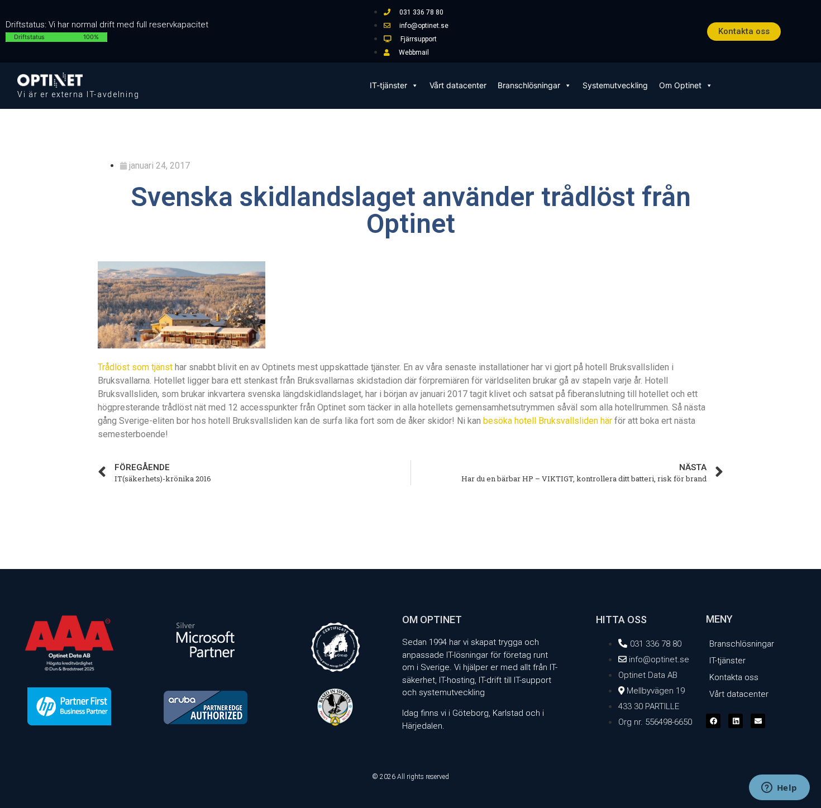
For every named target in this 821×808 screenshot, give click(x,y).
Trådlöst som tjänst (135, 367)
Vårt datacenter (457, 85)
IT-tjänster (388, 85)
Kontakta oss (733, 677)
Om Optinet (680, 85)
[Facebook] (713, 721)
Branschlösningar (529, 85)
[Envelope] (758, 721)
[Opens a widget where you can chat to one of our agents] (779, 788)
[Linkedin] (735, 721)
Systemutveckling (615, 85)
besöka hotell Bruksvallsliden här (547, 420)
